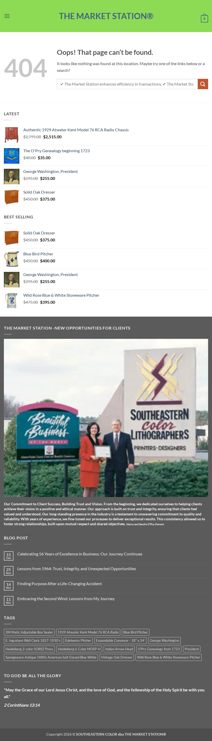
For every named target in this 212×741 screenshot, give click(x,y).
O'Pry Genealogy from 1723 (159, 649)
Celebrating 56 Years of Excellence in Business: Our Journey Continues (79, 553)
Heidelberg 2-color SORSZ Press (29, 649)
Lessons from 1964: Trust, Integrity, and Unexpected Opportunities (76, 568)
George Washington (164, 640)
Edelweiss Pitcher (78, 640)
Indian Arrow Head (119, 649)
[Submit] (203, 84)
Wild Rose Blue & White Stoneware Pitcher (168, 657)
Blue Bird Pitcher (135, 632)
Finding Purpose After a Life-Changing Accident (59, 583)
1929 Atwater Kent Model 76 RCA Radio (88, 632)
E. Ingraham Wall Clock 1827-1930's (32, 640)
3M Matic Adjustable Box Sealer (29, 632)
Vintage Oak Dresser (116, 657)
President (192, 649)
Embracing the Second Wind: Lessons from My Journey (66, 598)
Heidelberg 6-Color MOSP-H (79, 649)
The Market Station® (106, 16)
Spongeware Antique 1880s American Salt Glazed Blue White (50, 657)
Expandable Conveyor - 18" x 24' (120, 640)
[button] (7, 16)
